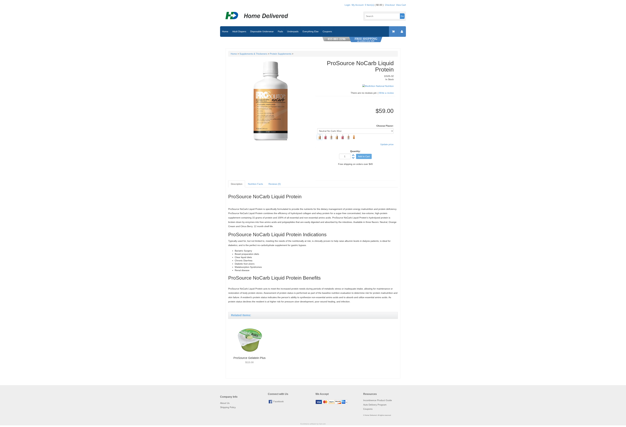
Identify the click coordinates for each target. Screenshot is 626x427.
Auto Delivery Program (375, 404)
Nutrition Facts (255, 184)
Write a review (386, 93)
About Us (225, 403)
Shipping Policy (228, 407)
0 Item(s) (369, 5)
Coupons (327, 31)
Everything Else (311, 31)
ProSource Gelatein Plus (249, 358)
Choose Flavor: (385, 125)
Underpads (292, 31)
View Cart (401, 5)
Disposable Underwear (262, 31)
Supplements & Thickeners (253, 53)
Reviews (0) (274, 184)
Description (236, 184)
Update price (387, 144)
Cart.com (322, 424)
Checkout (390, 5)
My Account (358, 5)
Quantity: (355, 151)
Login (347, 5)
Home (225, 31)
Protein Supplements (280, 53)
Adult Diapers (239, 31)
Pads (280, 31)
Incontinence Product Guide (377, 400)
